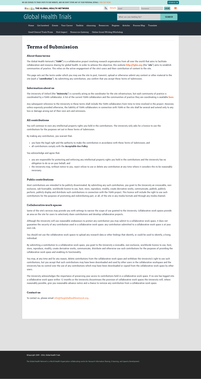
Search (169, 17)
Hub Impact (61, 32)
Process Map (139, 25)
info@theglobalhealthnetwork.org (71, 298)
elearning (91, 25)
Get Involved (43, 25)
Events (55, 25)
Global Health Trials (47, 17)
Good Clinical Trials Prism (40, 32)
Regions (115, 25)
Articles (126, 25)
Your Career (67, 25)
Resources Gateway (79, 32)
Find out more (105, 2)
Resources (104, 25)
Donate (113, 8)
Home (31, 25)
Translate (152, 25)
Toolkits (79, 25)
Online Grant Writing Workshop (107, 32)
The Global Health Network (47, 8)
